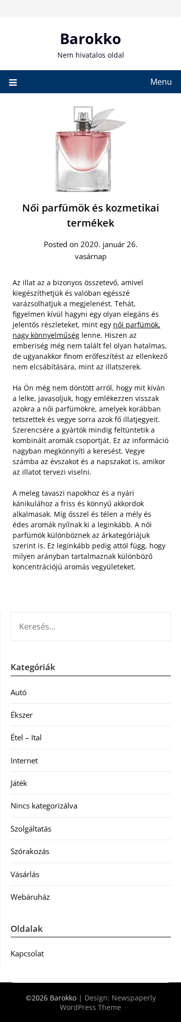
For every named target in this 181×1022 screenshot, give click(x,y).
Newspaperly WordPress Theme (108, 1002)
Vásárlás (25, 874)
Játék (19, 783)
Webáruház (30, 897)
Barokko (90, 38)
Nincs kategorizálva (44, 805)
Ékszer (22, 715)
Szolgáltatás (31, 829)
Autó (19, 692)
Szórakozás (30, 851)
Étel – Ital (26, 737)
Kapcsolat (27, 953)
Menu (161, 81)
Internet (24, 760)
